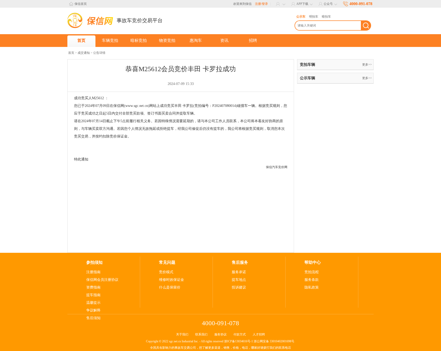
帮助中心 (312, 262)
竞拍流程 (311, 272)
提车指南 (93, 295)
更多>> (367, 64)
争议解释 (93, 310)
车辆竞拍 (110, 40)
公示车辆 (307, 78)
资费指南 (93, 287)
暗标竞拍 (138, 40)
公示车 (300, 16)
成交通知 (84, 53)
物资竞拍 (167, 40)
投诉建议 (239, 287)
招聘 (253, 40)
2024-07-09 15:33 (181, 84)
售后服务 (240, 262)
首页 (81, 40)
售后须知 (93, 318)
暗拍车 (326, 16)
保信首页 (81, 4)
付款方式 (240, 334)
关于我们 (182, 334)
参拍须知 (94, 262)
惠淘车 (196, 40)
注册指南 (93, 272)
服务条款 (311, 280)
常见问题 (167, 262)
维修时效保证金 (171, 280)
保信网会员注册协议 (102, 280)
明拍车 (313, 16)
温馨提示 (93, 303)
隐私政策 (311, 287)
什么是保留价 (169, 287)
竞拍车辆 (307, 64)
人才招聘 (259, 334)
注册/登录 (261, 4)
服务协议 (220, 334)
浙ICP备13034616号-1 (238, 341)
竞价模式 (166, 272)
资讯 (224, 40)
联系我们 (201, 334)
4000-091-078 (360, 4)
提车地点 (239, 280)
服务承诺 (239, 272)
